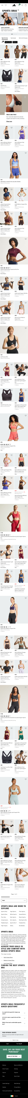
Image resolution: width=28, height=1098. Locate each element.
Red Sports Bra (23, 920)
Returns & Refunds (18, 1065)
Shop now (9, 121)
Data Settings (17, 1083)
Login (7, 1043)
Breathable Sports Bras (22, 926)
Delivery (4, 1065)
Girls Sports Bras (13, 920)
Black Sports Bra (22, 917)
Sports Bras (4, 911)
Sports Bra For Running (14, 923)
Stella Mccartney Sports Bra (13, 926)
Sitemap (16, 1068)
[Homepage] (14, 5)
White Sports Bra (13, 914)
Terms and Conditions (7, 1090)
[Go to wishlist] (5, 5)
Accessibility (17, 1090)
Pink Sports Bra (22, 911)
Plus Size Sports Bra (4, 917)
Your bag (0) (19, 1043)
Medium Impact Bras (9, 960)
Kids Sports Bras (13, 917)
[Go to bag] (25, 5)
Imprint (4, 1072)
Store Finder (17, 1076)
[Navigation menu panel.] (2, 5)
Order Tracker (5, 1068)
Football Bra (22, 923)
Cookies (4, 1087)
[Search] (22, 5)
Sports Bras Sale (4, 914)
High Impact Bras (8, 957)
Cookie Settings (5, 1083)
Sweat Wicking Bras (22, 914)
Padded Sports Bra (5, 923)
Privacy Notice (17, 1087)
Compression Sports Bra (4, 920)
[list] (14, 38)
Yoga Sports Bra (13, 911)
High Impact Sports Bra (4, 926)
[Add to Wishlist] (11, 47)
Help (3, 1076)
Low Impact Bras (8, 963)
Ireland (16, 1096)
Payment (16, 1072)
